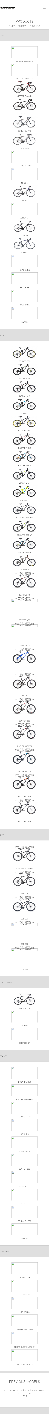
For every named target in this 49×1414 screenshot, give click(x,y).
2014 (27, 1390)
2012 (12, 1390)
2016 (41, 1390)
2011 (6, 1390)
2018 (28, 1393)
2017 (20, 1393)
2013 (19, 1390)
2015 (34, 1390)
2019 (25, 1396)
